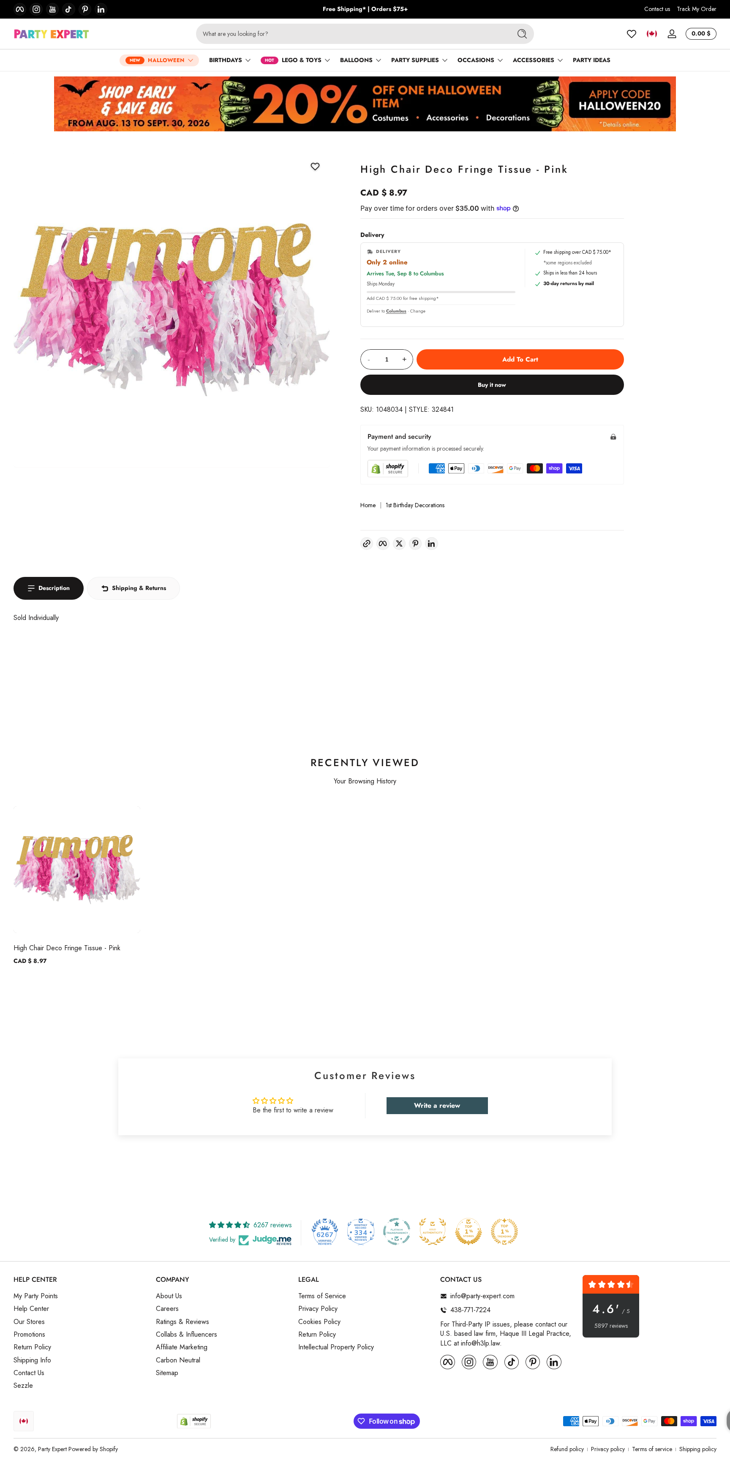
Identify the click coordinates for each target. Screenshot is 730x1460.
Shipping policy (697, 1449)
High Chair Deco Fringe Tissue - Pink (67, 948)
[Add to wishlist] (315, 166)
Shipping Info (32, 1360)
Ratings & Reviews (182, 1321)
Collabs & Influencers (186, 1334)
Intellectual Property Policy (336, 1347)
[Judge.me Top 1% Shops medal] (468, 1231)
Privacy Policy (318, 1308)
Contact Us (29, 1373)
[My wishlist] (631, 33)
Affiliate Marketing (181, 1347)
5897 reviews (611, 1326)
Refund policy (567, 1449)
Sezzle (23, 1385)
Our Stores (29, 1321)
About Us (169, 1296)
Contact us (657, 9)
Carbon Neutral (178, 1360)
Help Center (31, 1308)
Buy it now (492, 385)
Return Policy (32, 1347)
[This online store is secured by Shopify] (388, 468)
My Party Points (36, 1296)
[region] (365, 9)
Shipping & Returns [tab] (139, 588)
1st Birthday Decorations (415, 505)
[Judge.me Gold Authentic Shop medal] (432, 1231)
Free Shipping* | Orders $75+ (365, 9)
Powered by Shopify (93, 1449)
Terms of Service (322, 1296)
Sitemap (167, 1373)
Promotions (29, 1334)
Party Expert (52, 1449)
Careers (167, 1308)
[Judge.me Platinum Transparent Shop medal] (396, 1231)
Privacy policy (608, 1449)
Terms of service (652, 1449)
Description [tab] (54, 588)
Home (368, 505)
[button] (652, 33)
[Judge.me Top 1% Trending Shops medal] (504, 1231)
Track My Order (696, 9)
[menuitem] (80, 1296)
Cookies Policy (319, 1321)
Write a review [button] (437, 1105)
